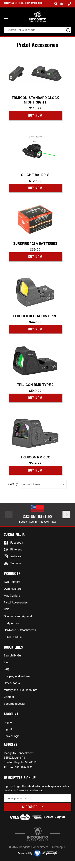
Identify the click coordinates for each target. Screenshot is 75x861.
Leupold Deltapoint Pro (35, 316)
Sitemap (57, 847)
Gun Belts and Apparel (18, 616)
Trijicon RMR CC (35, 457)
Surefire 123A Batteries (35, 243)
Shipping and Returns (17, 676)
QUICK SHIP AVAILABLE (24, 3)
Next (66, 514)
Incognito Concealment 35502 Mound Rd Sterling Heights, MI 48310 (20, 757)
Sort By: (13, 484)
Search (56, 4)
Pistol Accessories (16, 602)
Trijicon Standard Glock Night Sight (35, 100)
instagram (16, 556)
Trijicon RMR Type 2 (35, 385)
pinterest (16, 549)
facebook (16, 542)
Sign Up (8, 729)
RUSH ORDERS (13, 637)
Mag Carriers (12, 595)
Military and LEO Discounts (20, 690)
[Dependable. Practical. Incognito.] (37, 16)
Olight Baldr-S (35, 175)
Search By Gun (13, 655)
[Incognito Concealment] (37, 834)
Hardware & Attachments (20, 630)
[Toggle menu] (6, 17)
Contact (9, 697)
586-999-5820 (69, 4)
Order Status (12, 683)
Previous (8, 514)
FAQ (6, 669)
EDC (6, 609)
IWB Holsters (12, 582)
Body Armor (11, 623)
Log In (8, 722)
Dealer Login (11, 736)
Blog (6, 662)
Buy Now (35, 115)
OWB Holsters (13, 588)
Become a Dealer (14, 703)
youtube (15, 563)
